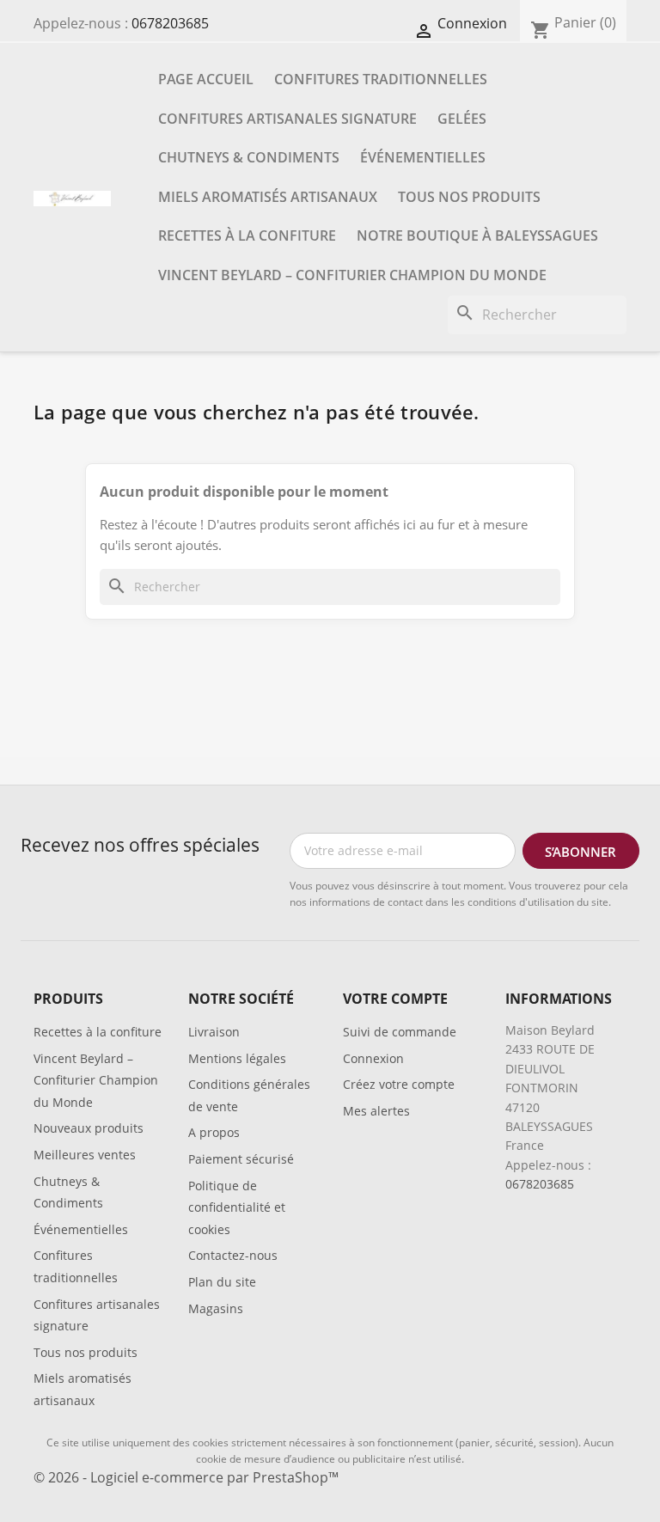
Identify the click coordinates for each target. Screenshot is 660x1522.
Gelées (461, 118)
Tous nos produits (469, 196)
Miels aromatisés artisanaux (267, 196)
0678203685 (170, 23)
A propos (214, 1132)
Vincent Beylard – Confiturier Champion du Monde (352, 275)
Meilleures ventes (85, 1154)
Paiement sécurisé (241, 1159)
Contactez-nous (233, 1255)
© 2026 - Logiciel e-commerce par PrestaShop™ (186, 1477)
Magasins (215, 1308)
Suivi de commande (399, 1032)
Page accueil (206, 79)
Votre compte (395, 998)
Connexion (373, 1058)
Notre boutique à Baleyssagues (477, 235)
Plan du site (222, 1282)
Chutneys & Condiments (248, 157)
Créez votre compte (399, 1084)
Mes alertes (376, 1111)
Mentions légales (237, 1058)
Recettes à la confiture (247, 235)
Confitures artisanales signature (287, 118)
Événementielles (423, 157)
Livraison (214, 1032)
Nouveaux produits (89, 1128)
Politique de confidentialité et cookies (236, 1207)
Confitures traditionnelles (380, 79)
